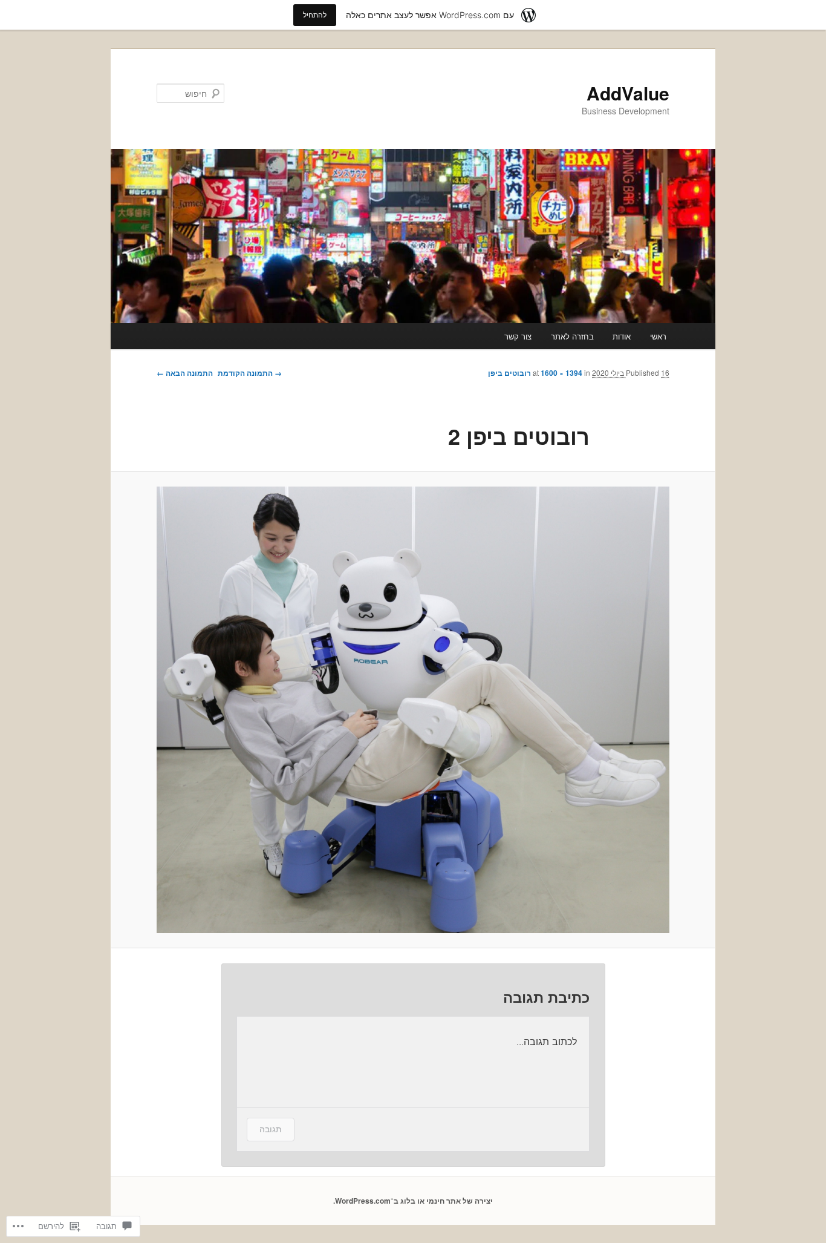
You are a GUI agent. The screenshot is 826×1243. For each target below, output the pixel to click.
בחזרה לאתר (572, 336)
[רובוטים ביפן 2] (413, 710)
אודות (622, 336)
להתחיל (315, 14)
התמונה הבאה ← (185, 372)
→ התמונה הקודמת (250, 372)
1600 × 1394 (561, 372)
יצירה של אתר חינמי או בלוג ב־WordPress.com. (413, 1200)
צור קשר (518, 336)
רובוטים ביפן (509, 372)
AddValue (628, 93)
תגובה (270, 1129)
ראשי (658, 336)
